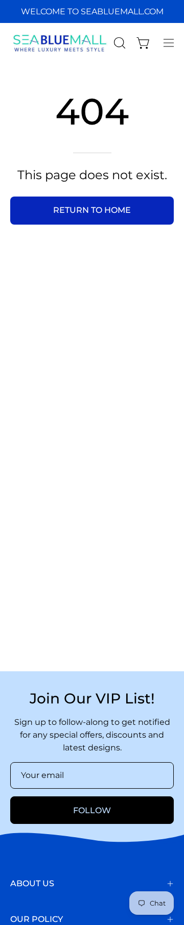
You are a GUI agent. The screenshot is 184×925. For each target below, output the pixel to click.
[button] (118, 43)
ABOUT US (32, 883)
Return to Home (92, 210)
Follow (92, 810)
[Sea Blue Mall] (60, 43)
